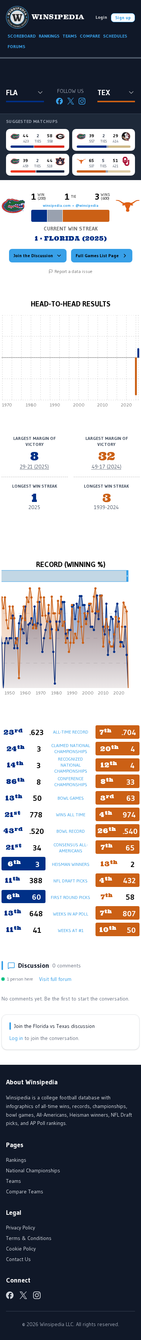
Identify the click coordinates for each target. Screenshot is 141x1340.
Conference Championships (70, 781)
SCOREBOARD (22, 36)
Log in (16, 1038)
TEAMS (69, 36)
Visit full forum (55, 979)
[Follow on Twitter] (70, 101)
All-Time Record (70, 732)
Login (101, 17)
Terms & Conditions (29, 1238)
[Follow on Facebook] (59, 101)
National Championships (33, 1170)
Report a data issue (73, 271)
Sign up (123, 17)
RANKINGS (49, 36)
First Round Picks (70, 897)
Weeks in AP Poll (70, 914)
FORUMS (16, 46)
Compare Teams (24, 1191)
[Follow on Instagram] (82, 101)
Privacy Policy (20, 1227)
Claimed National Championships (70, 748)
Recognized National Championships (70, 765)
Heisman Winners (70, 864)
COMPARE (90, 36)
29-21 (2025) (34, 466)
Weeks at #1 (70, 930)
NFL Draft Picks (70, 881)
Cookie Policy (21, 1248)
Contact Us (18, 1259)
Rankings (16, 1160)
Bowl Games (71, 798)
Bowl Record (70, 831)
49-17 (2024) (106, 466)
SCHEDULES (115, 36)
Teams (13, 1181)
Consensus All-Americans (70, 847)
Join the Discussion (33, 255)
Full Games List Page (97, 255)
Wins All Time (70, 814)
